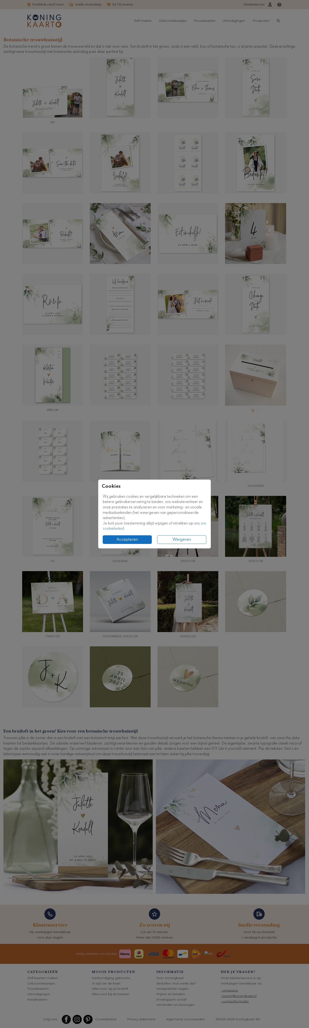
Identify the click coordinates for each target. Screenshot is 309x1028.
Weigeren (181, 540)
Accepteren (127, 540)
